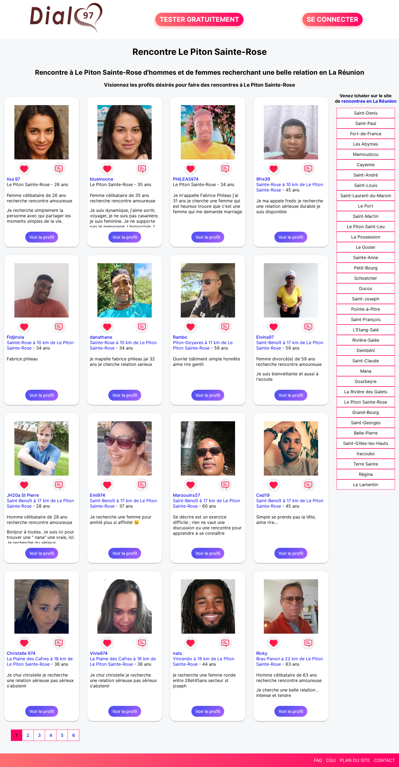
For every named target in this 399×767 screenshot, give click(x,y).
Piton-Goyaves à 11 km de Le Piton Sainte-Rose (203, 345)
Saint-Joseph (365, 298)
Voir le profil (41, 237)
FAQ (318, 760)
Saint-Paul (365, 123)
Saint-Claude (365, 360)
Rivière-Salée (365, 340)
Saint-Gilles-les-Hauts (365, 443)
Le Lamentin (365, 484)
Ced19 (263, 495)
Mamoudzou (365, 154)
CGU (331, 760)
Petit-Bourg (366, 268)
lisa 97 (13, 179)
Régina (366, 474)
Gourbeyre (365, 381)
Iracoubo (366, 453)
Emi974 (97, 495)
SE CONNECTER (332, 19)
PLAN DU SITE (355, 760)
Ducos (365, 288)
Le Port (365, 206)
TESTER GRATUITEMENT (199, 19)
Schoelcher (365, 278)
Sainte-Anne (365, 257)
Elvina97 (265, 337)
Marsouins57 (186, 495)
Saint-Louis (365, 185)
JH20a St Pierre (23, 495)
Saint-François (366, 319)
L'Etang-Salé (366, 329)
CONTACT (384, 760)
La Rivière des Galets (365, 391)
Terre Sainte (365, 464)
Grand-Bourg (365, 412)
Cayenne (366, 164)
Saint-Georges (366, 422)
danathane (101, 337)
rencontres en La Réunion (369, 101)
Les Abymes (365, 144)
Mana (365, 371)
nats (177, 653)
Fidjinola (15, 337)
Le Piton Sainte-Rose (365, 402)
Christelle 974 (21, 653)
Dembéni (366, 350)
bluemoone (101, 179)
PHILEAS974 (185, 179)
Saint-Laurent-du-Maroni (365, 195)
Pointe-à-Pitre (365, 309)
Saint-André (365, 175)
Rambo (180, 337)
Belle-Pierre (366, 433)
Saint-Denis (366, 113)
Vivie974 (98, 653)
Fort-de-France (365, 133)
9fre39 (263, 179)
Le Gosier (365, 247)
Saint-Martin (365, 216)
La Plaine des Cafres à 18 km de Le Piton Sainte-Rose (40, 661)
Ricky (261, 653)
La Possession (365, 237)
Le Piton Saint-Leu (366, 226)
